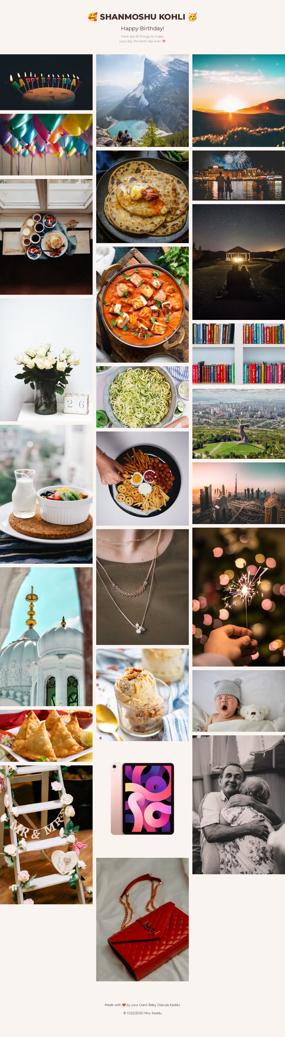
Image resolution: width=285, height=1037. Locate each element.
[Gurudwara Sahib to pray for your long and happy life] (46, 636)
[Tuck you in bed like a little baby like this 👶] (238, 701)
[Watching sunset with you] (238, 100)
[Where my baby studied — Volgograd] (238, 424)
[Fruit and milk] (46, 494)
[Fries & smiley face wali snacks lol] (142, 478)
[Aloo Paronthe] (142, 196)
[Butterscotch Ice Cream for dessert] (142, 695)
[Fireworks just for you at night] (238, 175)
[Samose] (46, 736)
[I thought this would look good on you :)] (142, 587)
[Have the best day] (46, 144)
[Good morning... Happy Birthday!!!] (46, 82)
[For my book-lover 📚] (238, 354)
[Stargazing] (238, 262)
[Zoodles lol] (142, 397)
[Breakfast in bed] (46, 237)
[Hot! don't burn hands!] (238, 597)
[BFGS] (46, 834)
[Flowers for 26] (46, 359)
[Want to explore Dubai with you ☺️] (238, 493)
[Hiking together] (142, 100)
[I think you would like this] (142, 919)
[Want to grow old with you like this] (238, 804)
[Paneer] (142, 305)
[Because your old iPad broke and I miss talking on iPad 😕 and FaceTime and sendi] (142, 799)
